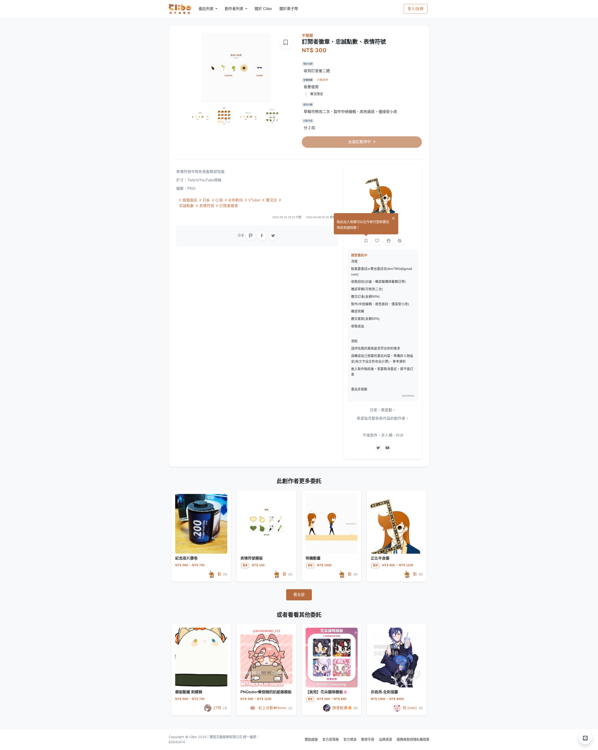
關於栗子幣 (284, 9)
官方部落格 (331, 739)
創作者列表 (230, 9)
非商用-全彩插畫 (384, 692)
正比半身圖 (380, 558)
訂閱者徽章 (228, 206)
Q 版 (219, 200)
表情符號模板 (251, 558)
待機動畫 (313, 558)
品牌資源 (386, 739)
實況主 (271, 200)
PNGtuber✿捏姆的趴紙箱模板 (266, 692)
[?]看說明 (322, 79)
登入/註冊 (416, 9)
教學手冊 (368, 739)
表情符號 (206, 206)
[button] (585, 737)
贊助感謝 (312, 739)
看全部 (299, 595)
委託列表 (203, 9)
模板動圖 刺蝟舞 (188, 692)
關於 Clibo (259, 9)
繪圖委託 (190, 200)
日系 (206, 200)
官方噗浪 (350, 739)
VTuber (254, 200)
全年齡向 (235, 200)
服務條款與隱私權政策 (413, 739)
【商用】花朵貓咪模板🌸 (327, 692)
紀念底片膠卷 (186, 558)
